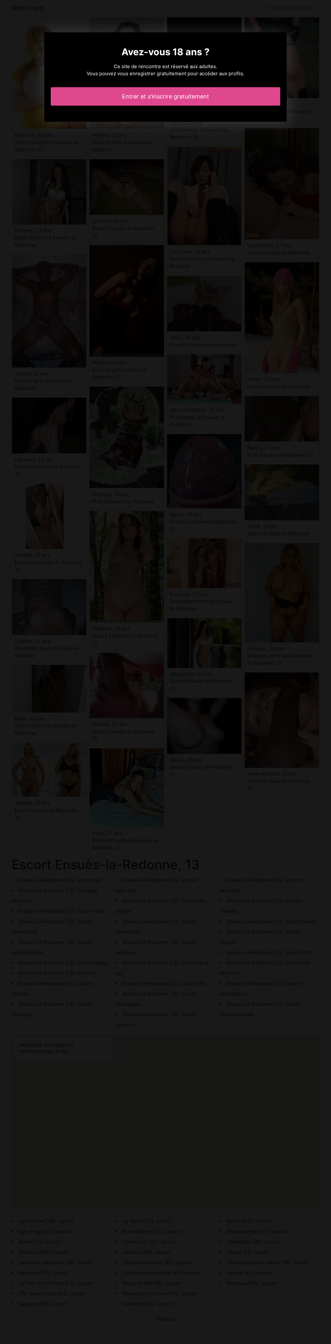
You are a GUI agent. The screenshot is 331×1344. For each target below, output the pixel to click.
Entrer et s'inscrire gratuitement (165, 96)
